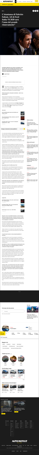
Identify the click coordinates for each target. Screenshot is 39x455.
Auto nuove (31, 422)
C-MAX (10, 105)
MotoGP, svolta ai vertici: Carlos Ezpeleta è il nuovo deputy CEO (32, 180)
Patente (20, 427)
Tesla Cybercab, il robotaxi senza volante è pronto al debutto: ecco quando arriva (32, 137)
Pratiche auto (21, 426)
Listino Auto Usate (26, 423)
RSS (25, 445)
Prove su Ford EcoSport (6, 348)
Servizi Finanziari (5, 346)
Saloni (15, 422)
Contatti (31, 445)
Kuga (10, 106)
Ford (5, 363)
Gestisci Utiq (35, 445)
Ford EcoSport (13, 328)
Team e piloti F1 (11, 426)
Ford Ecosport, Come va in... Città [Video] (9, 209)
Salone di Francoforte (17, 423)
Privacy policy (3, 445)
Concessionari (31, 426)
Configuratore (8, 344)
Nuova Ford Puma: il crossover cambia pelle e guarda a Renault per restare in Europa (19, 409)
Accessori (13, 344)
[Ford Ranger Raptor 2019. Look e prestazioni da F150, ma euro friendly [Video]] (22, 206)
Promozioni (31, 427)
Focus (8, 105)
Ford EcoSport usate (12, 346)
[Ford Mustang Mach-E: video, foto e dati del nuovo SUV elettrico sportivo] (22, 201)
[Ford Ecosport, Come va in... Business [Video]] (21, 386)
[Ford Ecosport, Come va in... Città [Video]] (13, 386)
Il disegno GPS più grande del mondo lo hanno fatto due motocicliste (32, 174)
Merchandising (19, 344)
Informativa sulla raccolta (3, 453)
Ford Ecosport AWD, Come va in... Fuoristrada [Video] (5, 389)
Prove (2, 392)
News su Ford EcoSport (20, 346)
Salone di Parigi (16, 426)
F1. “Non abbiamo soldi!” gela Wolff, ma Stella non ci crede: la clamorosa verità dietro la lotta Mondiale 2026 (32, 160)
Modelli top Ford (6, 353)
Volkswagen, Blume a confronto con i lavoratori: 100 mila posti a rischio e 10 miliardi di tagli (32, 130)
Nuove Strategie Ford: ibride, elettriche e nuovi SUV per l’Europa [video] (10, 117)
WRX (10, 435)
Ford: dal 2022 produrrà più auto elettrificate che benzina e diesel (10, 113)
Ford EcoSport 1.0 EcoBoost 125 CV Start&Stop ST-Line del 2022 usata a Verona (5, 376)
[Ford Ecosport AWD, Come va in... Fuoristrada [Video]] (5, 386)
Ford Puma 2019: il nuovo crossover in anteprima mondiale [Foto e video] (10, 122)
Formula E (11, 427)
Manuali (4, 344)
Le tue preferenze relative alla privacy (12, 453)
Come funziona (21, 422)
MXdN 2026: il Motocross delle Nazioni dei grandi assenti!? (32, 168)
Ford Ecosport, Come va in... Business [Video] (20, 389)
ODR (23, 445)
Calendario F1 (11, 423)
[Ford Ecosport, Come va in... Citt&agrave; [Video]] (22, 210)
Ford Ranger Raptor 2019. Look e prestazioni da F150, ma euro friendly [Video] (10, 205)
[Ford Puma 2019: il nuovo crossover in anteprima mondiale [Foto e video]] (22, 123)
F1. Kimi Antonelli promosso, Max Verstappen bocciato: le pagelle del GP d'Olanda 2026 (32, 153)
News (5, 422)
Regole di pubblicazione (15, 445)
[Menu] (1, 1)
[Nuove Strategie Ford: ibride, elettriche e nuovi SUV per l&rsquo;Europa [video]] (22, 118)
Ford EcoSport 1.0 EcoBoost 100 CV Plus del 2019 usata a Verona (13, 376)
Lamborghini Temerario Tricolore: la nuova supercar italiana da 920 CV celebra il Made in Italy (32, 124)
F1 (10, 422)
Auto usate (31, 423)
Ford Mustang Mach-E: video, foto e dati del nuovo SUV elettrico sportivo (10, 200)
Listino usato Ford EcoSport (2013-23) (16, 348)
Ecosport (21, 102)
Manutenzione (21, 423)
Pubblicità (20, 445)
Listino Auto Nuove (26, 422)
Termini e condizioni (8, 445)
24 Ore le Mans (11, 431)
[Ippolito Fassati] (3, 73)
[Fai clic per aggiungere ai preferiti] (35, 11)
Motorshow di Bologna (17, 427)
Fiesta (17, 102)
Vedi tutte (23, 379)
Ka (5, 105)
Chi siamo (28, 445)
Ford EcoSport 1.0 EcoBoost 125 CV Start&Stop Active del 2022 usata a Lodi (20, 376)
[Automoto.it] (8, 1)
